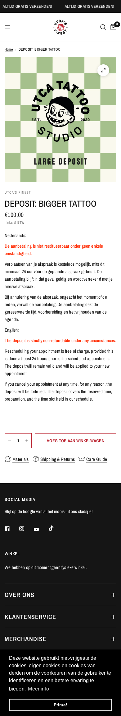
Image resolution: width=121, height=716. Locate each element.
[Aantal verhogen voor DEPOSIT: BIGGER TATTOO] (26, 441)
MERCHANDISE (26, 639)
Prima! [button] (60, 704)
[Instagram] (26, 528)
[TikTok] (55, 528)
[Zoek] (103, 27)
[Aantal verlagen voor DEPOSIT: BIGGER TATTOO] (9, 441)
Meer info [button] (38, 688)
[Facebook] (11, 528)
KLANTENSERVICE (30, 617)
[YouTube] (40, 529)
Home (9, 49)
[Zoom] (103, 70)
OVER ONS (19, 594)
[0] (112, 27)
